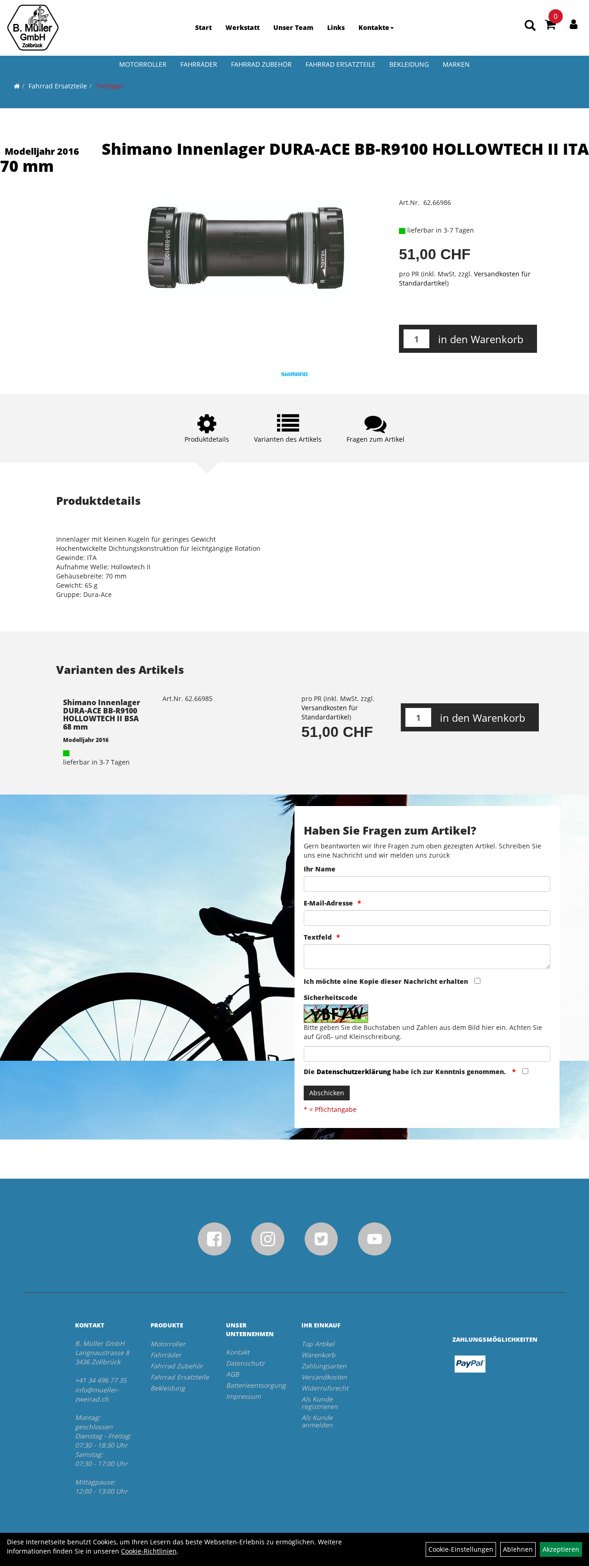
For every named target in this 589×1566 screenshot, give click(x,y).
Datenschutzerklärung (354, 1071)
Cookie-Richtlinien (149, 1551)
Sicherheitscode (331, 997)
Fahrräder (198, 64)
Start (203, 27)
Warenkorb (318, 1354)
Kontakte (373, 27)
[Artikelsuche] (530, 26)
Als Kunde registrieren (319, 1403)
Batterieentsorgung (253, 1385)
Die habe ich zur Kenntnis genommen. (406, 1071)
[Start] (17, 86)
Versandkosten (324, 1377)
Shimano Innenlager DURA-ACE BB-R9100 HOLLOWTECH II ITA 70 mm (294, 157)
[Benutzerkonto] (573, 24)
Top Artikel (318, 1343)
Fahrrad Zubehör (261, 64)
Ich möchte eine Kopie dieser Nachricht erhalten (386, 981)
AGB (232, 1374)
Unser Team (293, 27)
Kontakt (237, 1352)
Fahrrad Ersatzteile (340, 64)
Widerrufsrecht (324, 1388)
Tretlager (110, 86)
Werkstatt (242, 27)
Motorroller (143, 64)
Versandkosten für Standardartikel (329, 712)
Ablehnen (518, 1549)
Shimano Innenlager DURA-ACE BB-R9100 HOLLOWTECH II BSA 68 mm (101, 714)
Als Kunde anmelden (317, 1421)
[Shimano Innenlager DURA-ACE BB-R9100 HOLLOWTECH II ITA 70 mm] (245, 247)
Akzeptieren (561, 1549)
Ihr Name (319, 869)
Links (336, 27)
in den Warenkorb (480, 339)
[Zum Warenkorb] (550, 26)
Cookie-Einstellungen (460, 1549)
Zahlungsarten (323, 1365)
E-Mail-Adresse (328, 903)
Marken (456, 64)
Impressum (243, 1396)
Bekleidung (409, 64)
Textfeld (318, 937)
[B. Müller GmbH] (33, 28)
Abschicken (326, 1092)
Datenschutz (245, 1363)
